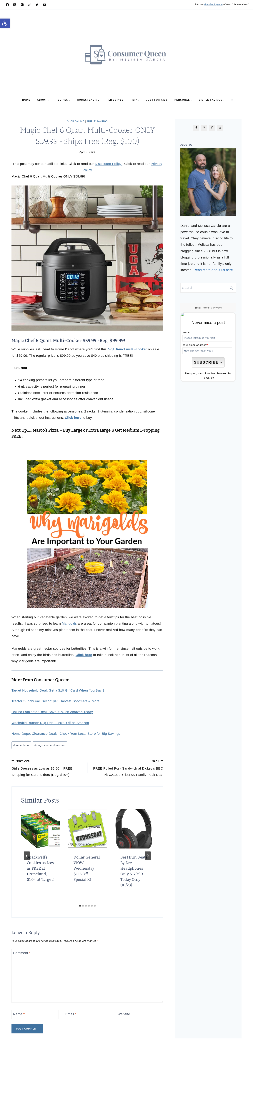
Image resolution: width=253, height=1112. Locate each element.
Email (70, 1014)
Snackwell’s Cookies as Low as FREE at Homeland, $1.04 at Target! (40, 868)
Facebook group (213, 4)
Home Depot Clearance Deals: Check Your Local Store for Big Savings (65, 733)
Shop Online (75, 121)
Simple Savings (97, 121)
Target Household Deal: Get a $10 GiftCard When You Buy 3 (57, 690)
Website (124, 1014)
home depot (21, 745)
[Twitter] (37, 5)
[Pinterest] (22, 5)
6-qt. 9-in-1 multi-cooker (127, 349)
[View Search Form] (232, 100)
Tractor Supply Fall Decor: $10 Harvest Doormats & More (55, 701)
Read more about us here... (215, 270)
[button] (5, 23)
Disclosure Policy (108, 164)
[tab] (80, 906)
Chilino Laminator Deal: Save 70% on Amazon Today (52, 712)
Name (19, 1014)
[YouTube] (44, 5)
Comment (21, 953)
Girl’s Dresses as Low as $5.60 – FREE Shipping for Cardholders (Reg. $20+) (41, 768)
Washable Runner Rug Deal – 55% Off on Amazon (50, 723)
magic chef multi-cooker (50, 745)
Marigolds (69, 623)
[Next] (148, 855)
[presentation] (40, 828)
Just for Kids (157, 100)
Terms (206, 307)
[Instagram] (15, 5)
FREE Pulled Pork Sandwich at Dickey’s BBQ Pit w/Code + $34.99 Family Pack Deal (128, 768)
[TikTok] (30, 5)
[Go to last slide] (27, 855)
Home (26, 100)
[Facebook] (7, 5)
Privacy (217, 307)
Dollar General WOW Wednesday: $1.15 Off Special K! (87, 868)
